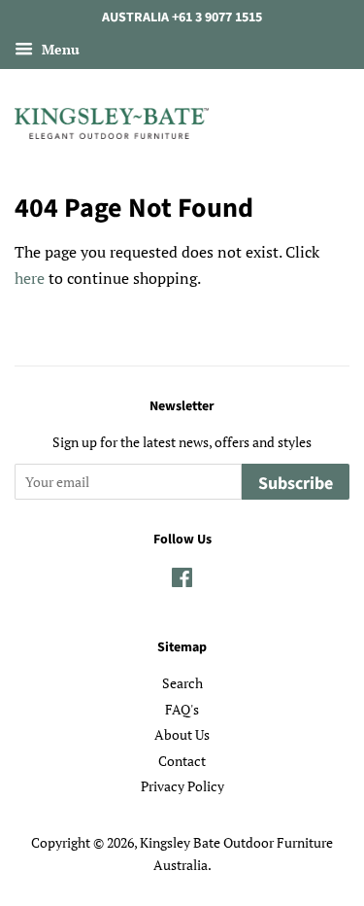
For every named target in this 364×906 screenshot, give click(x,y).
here (30, 278)
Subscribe (295, 483)
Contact (182, 761)
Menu (59, 49)
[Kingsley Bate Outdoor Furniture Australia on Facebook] (182, 581)
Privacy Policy (182, 786)
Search (182, 683)
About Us (182, 735)
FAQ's (182, 709)
